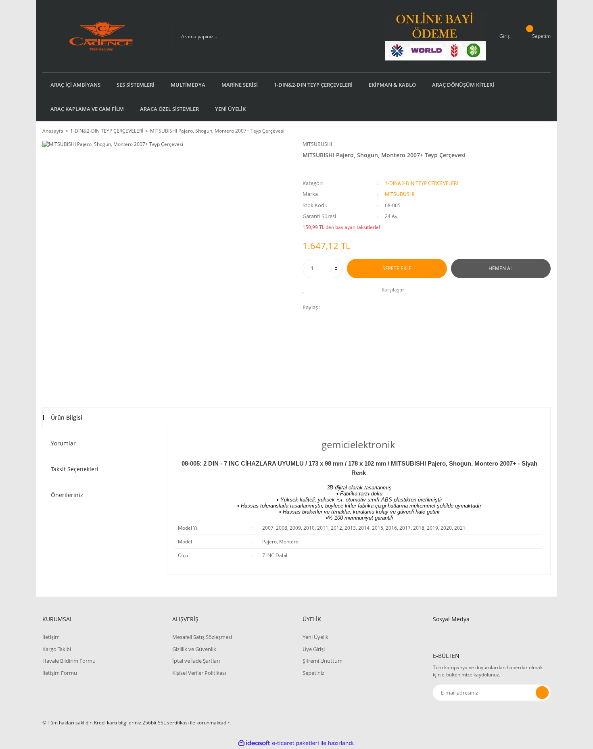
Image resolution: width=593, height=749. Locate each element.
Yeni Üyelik (315, 637)
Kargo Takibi (56, 649)
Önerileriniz (67, 495)
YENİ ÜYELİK (230, 108)
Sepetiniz (313, 672)
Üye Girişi (314, 649)
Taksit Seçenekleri (74, 469)
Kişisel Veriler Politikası (199, 672)
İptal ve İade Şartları (196, 660)
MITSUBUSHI (317, 144)
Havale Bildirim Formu (69, 660)
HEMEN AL (501, 268)
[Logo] (101, 36)
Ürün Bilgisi (66, 417)
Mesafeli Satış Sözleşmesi (202, 637)
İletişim (51, 637)
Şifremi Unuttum (322, 660)
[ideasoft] (254, 743)
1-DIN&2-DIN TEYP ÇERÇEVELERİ (421, 183)
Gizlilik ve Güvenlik (194, 649)
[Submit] (542, 692)
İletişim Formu (59, 672)
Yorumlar (63, 443)
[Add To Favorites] (306, 290)
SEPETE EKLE (396, 268)
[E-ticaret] (295, 743)
